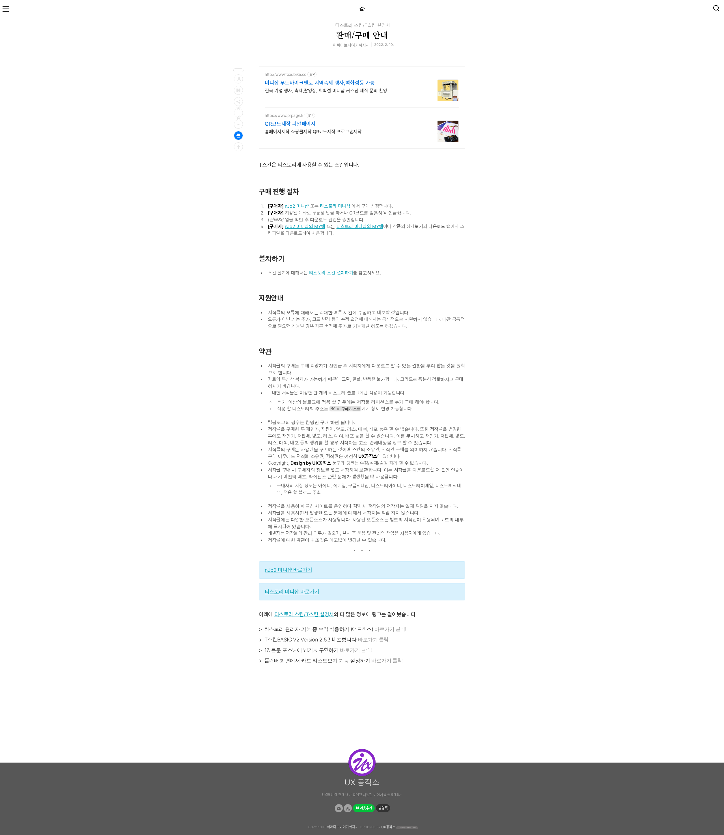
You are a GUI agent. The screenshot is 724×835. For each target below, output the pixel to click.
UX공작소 (388, 827)
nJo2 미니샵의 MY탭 (305, 226)
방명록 (383, 808)
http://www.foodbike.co (285, 74)
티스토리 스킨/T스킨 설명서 (362, 25)
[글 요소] (238, 124)
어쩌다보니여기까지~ (342, 827)
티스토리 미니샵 (335, 206)
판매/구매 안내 (362, 34)
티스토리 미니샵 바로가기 (292, 592)
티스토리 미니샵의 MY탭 (360, 226)
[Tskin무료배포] (238, 135)
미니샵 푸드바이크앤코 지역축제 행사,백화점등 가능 (320, 83)
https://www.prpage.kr (285, 115)
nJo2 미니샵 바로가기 (288, 570)
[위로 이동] (238, 146)
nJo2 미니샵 (297, 206)
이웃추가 (365, 808)
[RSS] (348, 808)
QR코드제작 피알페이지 (290, 124)
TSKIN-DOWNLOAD (407, 828)
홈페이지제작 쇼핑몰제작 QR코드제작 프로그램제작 (313, 131)
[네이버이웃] (238, 90)
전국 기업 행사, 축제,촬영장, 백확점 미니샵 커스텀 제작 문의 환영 (326, 90)
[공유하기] (238, 101)
